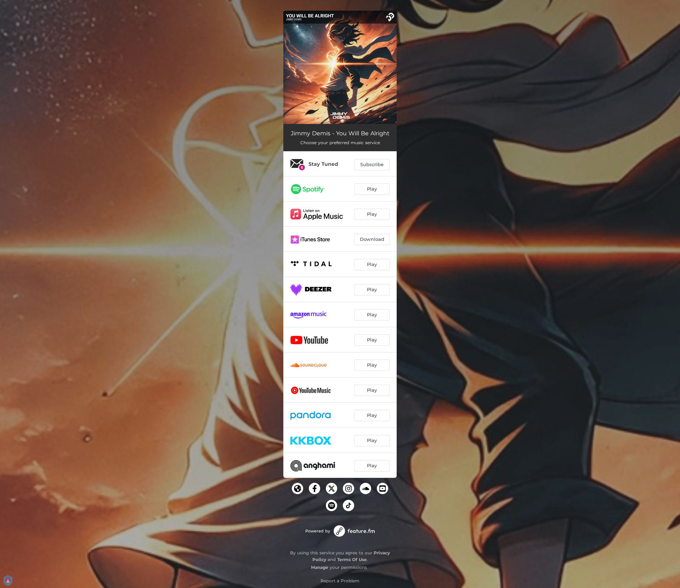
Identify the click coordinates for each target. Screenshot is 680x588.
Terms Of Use (352, 559)
